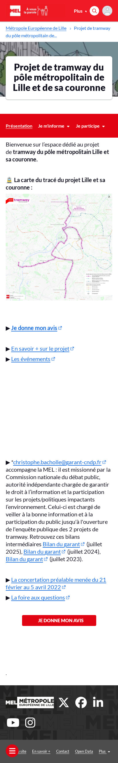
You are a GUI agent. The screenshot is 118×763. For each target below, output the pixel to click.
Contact (62, 751)
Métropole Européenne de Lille (36, 28)
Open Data (84, 751)
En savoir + (41, 751)
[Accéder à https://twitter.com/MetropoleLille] (64, 702)
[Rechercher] (94, 11)
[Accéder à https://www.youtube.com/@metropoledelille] (13, 722)
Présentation (19, 125)
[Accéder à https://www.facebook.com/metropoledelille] (81, 702)
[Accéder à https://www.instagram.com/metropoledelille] (30, 722)
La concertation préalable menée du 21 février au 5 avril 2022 (56, 583)
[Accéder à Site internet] (30, 702)
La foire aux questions (38, 597)
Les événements (30, 358)
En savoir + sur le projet (40, 348)
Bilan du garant (61, 543)
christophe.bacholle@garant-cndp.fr (57, 461)
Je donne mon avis (59, 620)
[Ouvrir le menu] (12, 750)
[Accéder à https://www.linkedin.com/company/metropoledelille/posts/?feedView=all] (98, 702)
